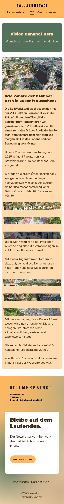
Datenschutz (40, 481)
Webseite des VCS (39, 362)
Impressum (21, 481)
